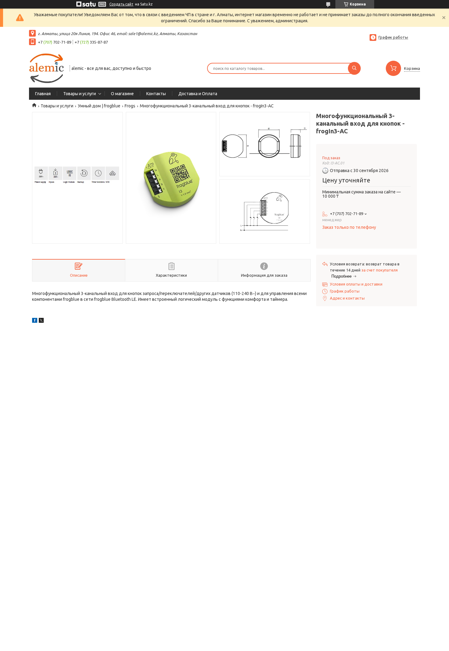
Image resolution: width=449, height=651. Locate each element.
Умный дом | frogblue (99, 105)
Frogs (130, 105)
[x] (41, 321)
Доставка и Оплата (197, 94)
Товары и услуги (79, 94)
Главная (43, 94)
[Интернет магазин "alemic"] (46, 67)
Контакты (156, 94)
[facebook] (34, 321)
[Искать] (354, 68)
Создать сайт (121, 4)
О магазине (122, 94)
